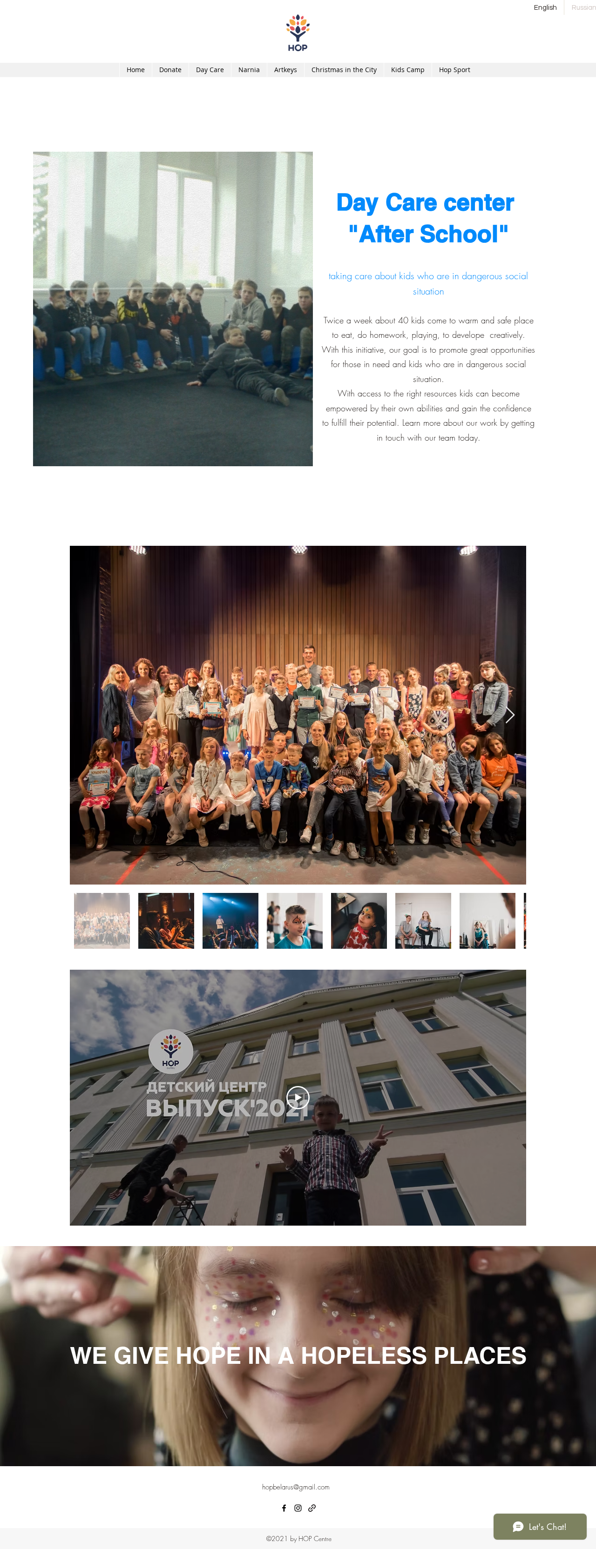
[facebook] (284, 1508)
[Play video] (298, 1097)
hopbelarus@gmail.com (296, 1487)
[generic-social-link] (312, 1508)
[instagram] (298, 1508)
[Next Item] (510, 715)
